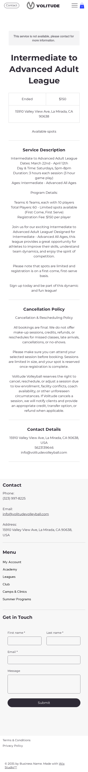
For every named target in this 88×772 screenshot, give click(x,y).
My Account (12, 562)
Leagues (9, 577)
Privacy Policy (13, 746)
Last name (54, 633)
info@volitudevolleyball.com (26, 514)
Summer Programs (17, 599)
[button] (82, 5)
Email (13, 652)
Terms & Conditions (16, 740)
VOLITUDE (48, 5)
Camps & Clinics (15, 591)
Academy (10, 569)
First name (16, 633)
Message (14, 671)
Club (6, 584)
